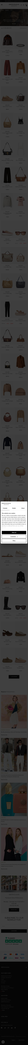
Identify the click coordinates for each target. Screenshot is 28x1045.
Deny (14, 540)
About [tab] (23, 508)
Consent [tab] (5, 508)
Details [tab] (14, 508)
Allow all (14, 532)
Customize (13, 536)
